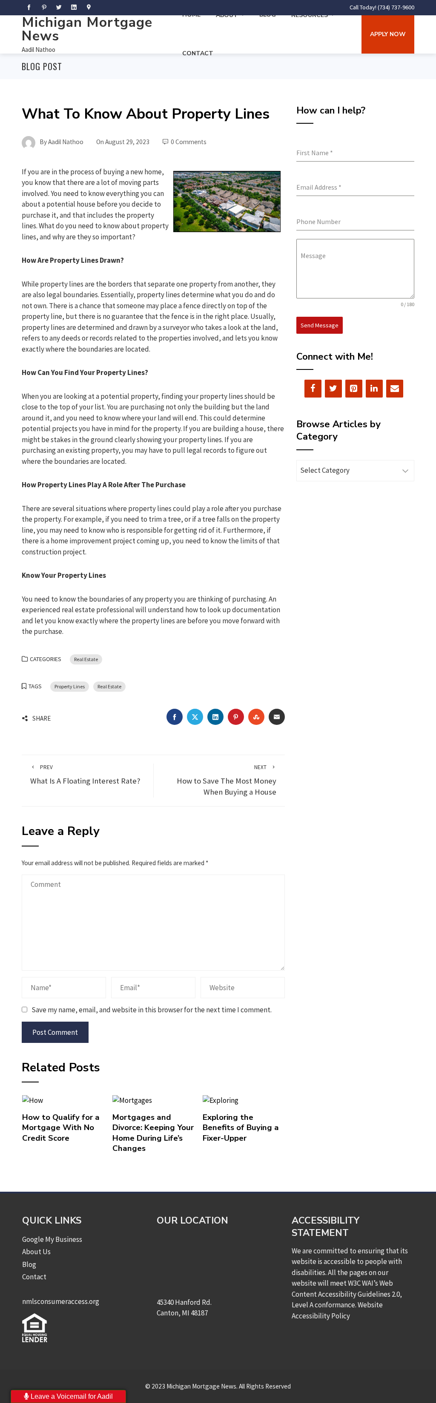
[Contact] (394, 389)
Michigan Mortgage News (87, 29)
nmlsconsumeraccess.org (60, 1301)
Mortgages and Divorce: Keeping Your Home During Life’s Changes (153, 1133)
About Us (36, 1251)
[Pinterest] (353, 389)
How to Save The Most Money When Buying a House (226, 780)
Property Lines (69, 686)
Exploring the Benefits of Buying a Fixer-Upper (241, 1128)
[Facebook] (312, 389)
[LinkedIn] (374, 389)
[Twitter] (333, 389)
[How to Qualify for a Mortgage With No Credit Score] (32, 1099)
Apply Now (388, 34)
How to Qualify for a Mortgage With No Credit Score (61, 1128)
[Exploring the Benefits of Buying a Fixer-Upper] (220, 1099)
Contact (197, 53)
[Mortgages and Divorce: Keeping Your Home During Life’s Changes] (132, 1099)
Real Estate (86, 659)
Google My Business (52, 1239)
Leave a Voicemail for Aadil (71, 1396)
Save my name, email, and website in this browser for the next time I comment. (152, 1009)
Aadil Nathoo (38, 49)
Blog (29, 1264)
